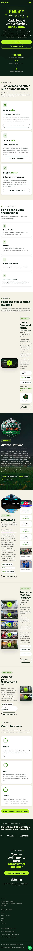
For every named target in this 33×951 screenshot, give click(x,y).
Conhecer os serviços (16, 46)
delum (4, 3)
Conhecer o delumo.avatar (16, 190)
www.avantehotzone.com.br (18, 484)
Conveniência (26, 510)
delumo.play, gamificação (8, 931)
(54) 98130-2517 (20, 947)
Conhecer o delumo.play (16, 125)
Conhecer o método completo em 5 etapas (15, 811)
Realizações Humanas (7, 532)
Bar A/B (26, 517)
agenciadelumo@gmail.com (8, 947)
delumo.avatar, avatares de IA (9, 937)
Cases (2, 918)
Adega (26, 537)
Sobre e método (5, 915)
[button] (9, 363)
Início (2, 913)
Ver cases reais (16, 42)
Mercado (26, 543)
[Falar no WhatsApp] (30, 948)
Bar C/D (26, 523)
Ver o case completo (24, 406)
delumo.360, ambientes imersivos (10, 934)
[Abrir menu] (30, 2)
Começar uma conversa (16, 873)
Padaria (26, 530)
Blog (2, 921)
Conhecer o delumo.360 (17, 158)
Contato (3, 923)
